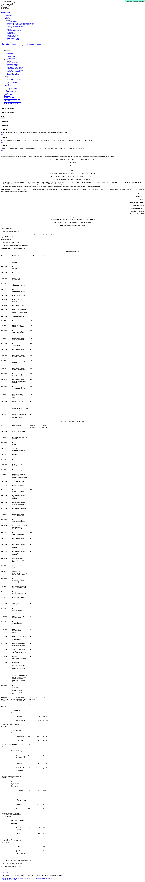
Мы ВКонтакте (4, 879)
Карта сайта (49, 878)
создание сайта (5, 872)
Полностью (4, 134)
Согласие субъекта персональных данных (34, 878)
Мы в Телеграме (13, 879)
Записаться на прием (7, 153)
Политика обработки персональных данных (12, 878)
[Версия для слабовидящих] (135, 2)
